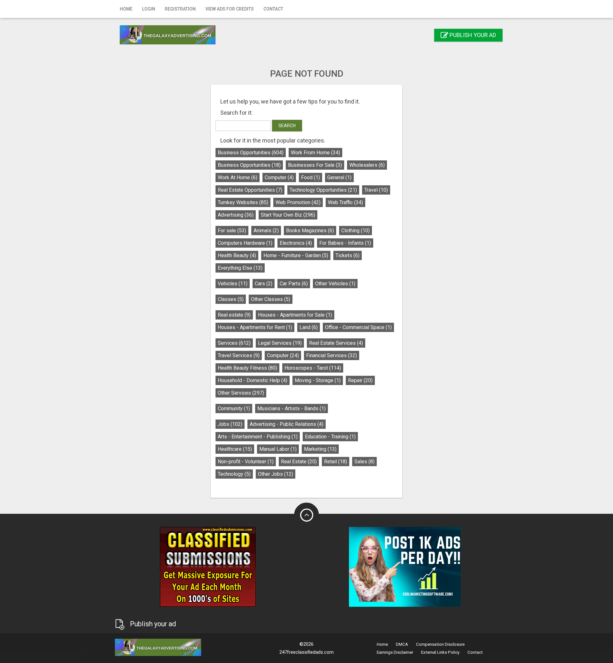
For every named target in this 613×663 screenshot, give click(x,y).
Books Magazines (310, 230)
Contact (273, 9)
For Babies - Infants (345, 243)
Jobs (230, 424)
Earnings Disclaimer (395, 652)
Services (234, 343)
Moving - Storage (318, 380)
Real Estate (299, 462)
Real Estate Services (336, 343)
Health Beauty (237, 255)
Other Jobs (275, 474)
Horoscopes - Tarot (312, 368)
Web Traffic (345, 202)
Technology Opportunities (323, 190)
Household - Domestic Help (252, 380)
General (339, 177)
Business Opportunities (251, 153)
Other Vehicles (335, 284)
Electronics (296, 243)
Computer (279, 177)
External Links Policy (440, 652)
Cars (263, 284)
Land (308, 327)
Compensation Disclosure (440, 644)
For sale (232, 230)
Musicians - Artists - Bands (291, 408)
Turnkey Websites (243, 202)
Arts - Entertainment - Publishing (258, 437)
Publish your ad (472, 35)
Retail (335, 462)
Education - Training (330, 437)
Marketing (320, 449)
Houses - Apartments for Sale (295, 315)
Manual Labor (278, 449)
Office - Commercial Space (358, 327)
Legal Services (280, 343)
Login (148, 9)
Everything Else (240, 268)
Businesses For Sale (315, 165)
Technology (234, 474)
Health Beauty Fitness (247, 368)
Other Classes (270, 299)
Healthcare (235, 449)
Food (310, 177)
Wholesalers (367, 165)
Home (126, 9)
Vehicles (232, 284)
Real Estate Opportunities (250, 190)
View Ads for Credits (229, 9)
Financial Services (331, 355)
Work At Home (237, 177)
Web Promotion (298, 202)
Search (287, 125)
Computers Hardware (245, 243)
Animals (266, 230)
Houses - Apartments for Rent (255, 327)
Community (234, 408)
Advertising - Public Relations (286, 424)
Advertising (236, 215)
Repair (360, 380)
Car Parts (294, 284)
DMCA (402, 644)
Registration (180, 9)
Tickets (347, 255)
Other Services (241, 393)
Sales (364, 462)
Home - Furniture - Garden (295, 255)
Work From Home (315, 153)
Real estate (234, 315)
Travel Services (239, 355)
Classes (231, 299)
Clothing (355, 230)
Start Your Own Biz (288, 215)
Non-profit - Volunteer (246, 462)
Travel (376, 190)
